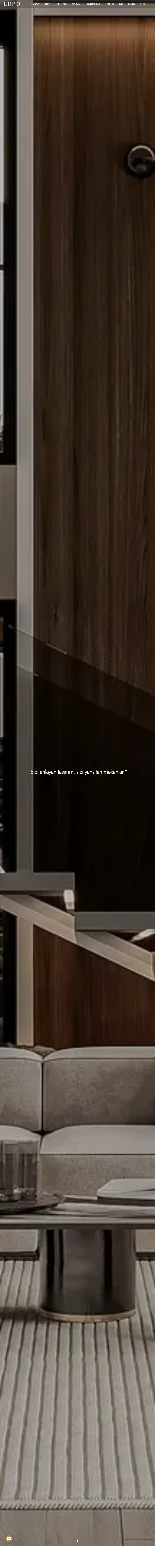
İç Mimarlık (62, 4)
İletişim (131, 4)
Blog (121, 4)
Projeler (110, 4)
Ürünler (76, 4)
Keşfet (47, 4)
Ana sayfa (35, 4)
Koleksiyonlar (93, 4)
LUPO (143, 4)
